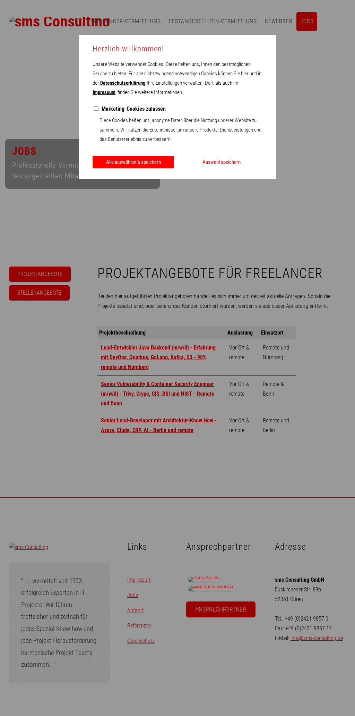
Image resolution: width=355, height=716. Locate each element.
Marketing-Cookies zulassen (134, 109)
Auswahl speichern (221, 162)
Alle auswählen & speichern (133, 162)
